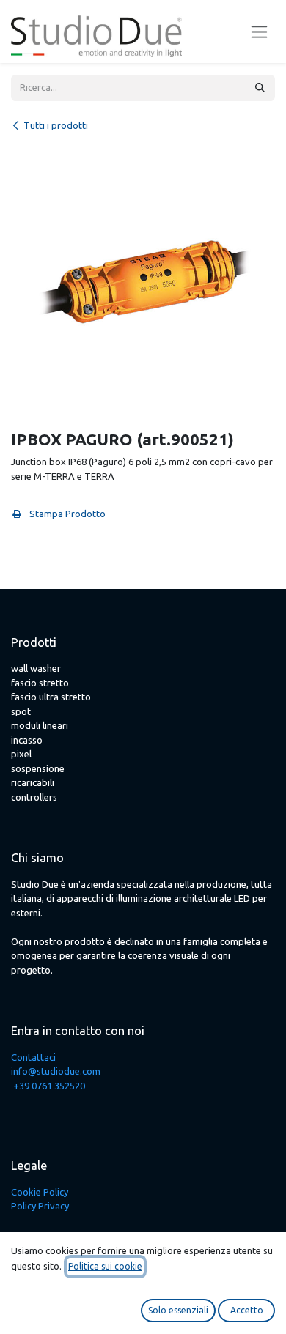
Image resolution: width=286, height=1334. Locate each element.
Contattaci (33, 1057)
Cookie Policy (39, 1192)
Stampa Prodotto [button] (66, 513)
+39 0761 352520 (49, 1086)
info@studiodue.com (55, 1071)
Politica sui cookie (105, 1266)
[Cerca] (260, 88)
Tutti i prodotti (55, 125)
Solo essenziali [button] (178, 1310)
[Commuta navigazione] (259, 31)
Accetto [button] (246, 1310)
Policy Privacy (40, 1206)
